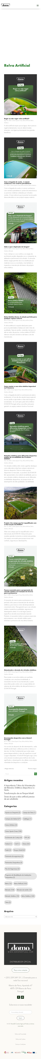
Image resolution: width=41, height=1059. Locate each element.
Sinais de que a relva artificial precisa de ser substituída (19, 797)
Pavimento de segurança (14, 856)
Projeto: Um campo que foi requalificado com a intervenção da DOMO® (20, 524)
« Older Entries (8, 768)
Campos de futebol (13, 819)
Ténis (8, 902)
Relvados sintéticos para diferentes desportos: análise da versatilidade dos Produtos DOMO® (20, 457)
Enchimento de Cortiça (13, 837)
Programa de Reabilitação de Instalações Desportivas (18, 876)
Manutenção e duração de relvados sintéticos (20, 670)
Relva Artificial (26, 120)
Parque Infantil (19, 850)
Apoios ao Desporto (12, 812)
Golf (17, 844)
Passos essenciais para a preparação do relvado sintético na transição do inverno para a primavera (18, 591)
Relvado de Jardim (24, 890)
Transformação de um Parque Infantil (19, 793)
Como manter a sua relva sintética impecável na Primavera (20, 387)
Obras (26, 844)
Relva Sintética (32, 185)
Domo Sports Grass (18, 120)
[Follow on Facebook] (18, 997)
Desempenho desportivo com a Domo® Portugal (18, 739)
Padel (8, 850)
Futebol (8, 844)
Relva (8, 883)
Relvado (11, 251)
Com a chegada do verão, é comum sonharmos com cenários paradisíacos (17, 182)
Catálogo (27, 819)
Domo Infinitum (11, 825)
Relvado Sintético (12, 896)
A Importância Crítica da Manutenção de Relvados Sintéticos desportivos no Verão (19, 787)
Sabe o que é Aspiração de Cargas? (16, 247)
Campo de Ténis (29, 812)
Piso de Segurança (12, 869)
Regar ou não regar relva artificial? (16, 119)
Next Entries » (33, 768)
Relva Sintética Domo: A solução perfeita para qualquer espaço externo (20, 317)
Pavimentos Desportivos (13, 862)
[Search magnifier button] (35, 774)
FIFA (27, 837)
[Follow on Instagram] (22, 997)
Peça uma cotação (20, 970)
